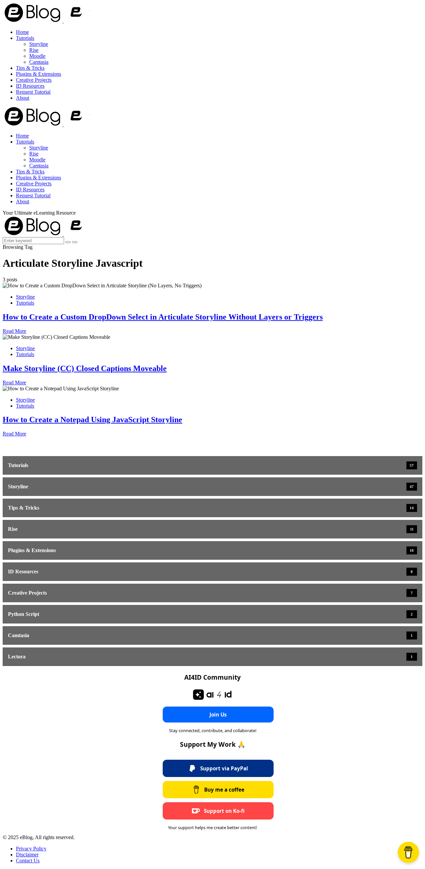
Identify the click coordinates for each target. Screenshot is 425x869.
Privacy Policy (31, 848)
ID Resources (30, 86)
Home (22, 32)
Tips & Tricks (30, 68)
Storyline (38, 44)
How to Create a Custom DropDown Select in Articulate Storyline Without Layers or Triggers (163, 317)
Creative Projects (33, 80)
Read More (14, 331)
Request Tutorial (33, 92)
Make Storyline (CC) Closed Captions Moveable (85, 368)
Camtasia (38, 62)
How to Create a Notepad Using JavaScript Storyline (92, 419)
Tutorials (25, 38)
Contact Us (28, 860)
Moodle (37, 56)
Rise (34, 50)
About (22, 98)
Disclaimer (27, 854)
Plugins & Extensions (38, 74)
